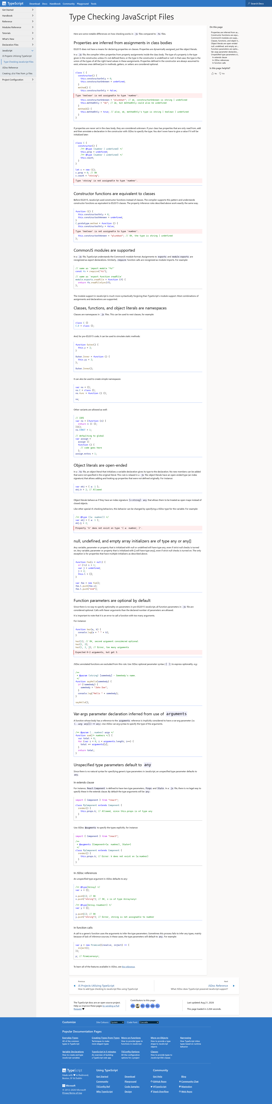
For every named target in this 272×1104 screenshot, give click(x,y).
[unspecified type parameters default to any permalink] (72, 764)
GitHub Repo (159, 1081)
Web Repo (186, 1091)
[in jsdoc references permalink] (72, 873)
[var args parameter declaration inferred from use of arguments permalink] (72, 713)
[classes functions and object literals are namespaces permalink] (72, 307)
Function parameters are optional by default (225, 49)
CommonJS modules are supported (225, 37)
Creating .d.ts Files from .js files (17, 73)
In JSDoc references (220, 60)
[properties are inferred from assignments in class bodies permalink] (72, 42)
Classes (154, 1051)
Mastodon (186, 1086)
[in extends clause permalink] (72, 782)
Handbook (55, 3)
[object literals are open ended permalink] (72, 465)
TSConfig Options (130, 1051)
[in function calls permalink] (72, 927)
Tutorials (6, 33)
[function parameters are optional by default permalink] (72, 600)
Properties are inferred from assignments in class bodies (225, 32)
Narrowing (185, 1037)
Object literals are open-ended (224, 43)
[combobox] (261, 3)
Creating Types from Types (106, 1037)
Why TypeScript (104, 1091)
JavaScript (7, 50)
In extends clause (219, 57)
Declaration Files (10, 44)
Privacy (65, 1092)
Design (128, 1091)
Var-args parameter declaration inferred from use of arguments (225, 51)
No (223, 73)
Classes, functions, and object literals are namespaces (225, 40)
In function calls (219, 62)
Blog (183, 1076)
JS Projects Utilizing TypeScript (17, 55)
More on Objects (159, 1037)
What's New (8, 38)
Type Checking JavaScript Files (18, 61)
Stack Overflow (161, 1091)
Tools (93, 3)
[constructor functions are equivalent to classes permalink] (72, 193)
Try (198, 118)
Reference (7, 21)
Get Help (157, 1076)
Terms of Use (75, 1092)
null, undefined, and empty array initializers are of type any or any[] (225, 46)
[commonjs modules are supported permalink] (72, 250)
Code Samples (132, 1086)
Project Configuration (12, 79)
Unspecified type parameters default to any (225, 54)
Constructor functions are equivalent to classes (225, 35)
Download (34, 3)
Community (69, 3)
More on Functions (131, 1037)
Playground (83, 3)
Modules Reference (11, 27)
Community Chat (189, 1081)
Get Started (7, 9)
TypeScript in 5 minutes (104, 1051)
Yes (215, 73)
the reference (128, 966)
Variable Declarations (73, 1051)
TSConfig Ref (103, 1086)
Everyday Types (70, 1037)
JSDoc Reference (10, 67)
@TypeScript (159, 1086)
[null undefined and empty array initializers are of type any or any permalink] (72, 540)
